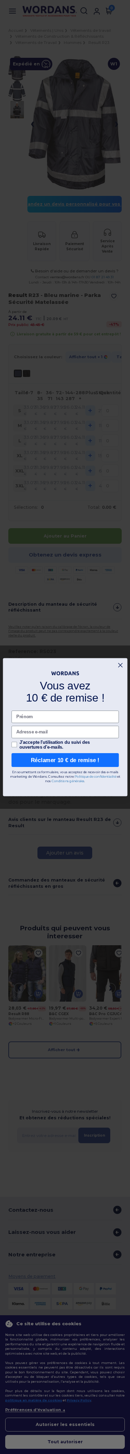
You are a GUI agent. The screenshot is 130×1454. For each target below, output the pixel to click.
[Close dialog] (120, 665)
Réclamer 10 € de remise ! (65, 760)
